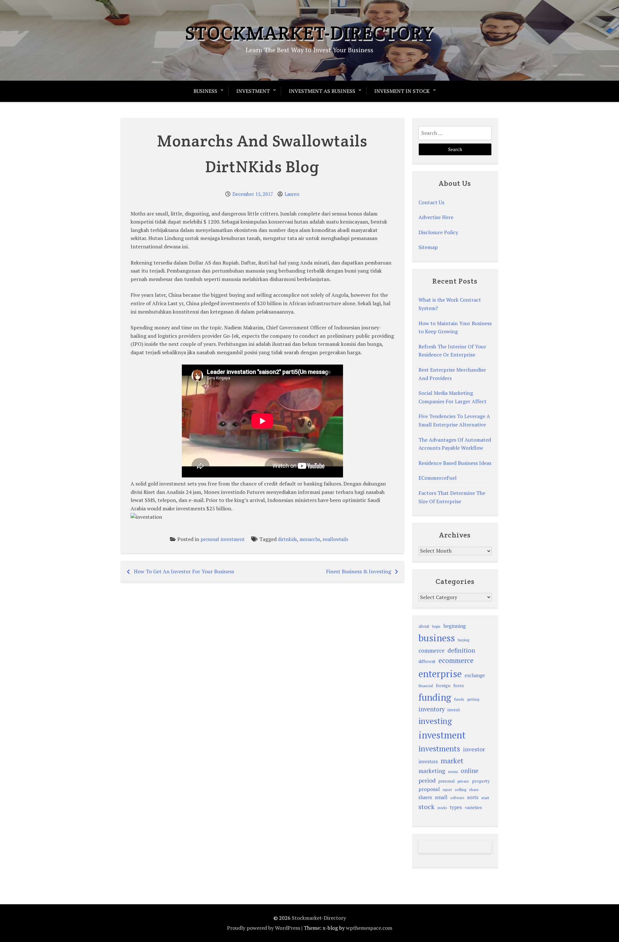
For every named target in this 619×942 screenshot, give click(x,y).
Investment (253, 91)
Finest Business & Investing (358, 571)
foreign (443, 685)
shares (425, 797)
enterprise (440, 673)
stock (426, 806)
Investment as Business (322, 91)
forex (458, 685)
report (447, 789)
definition (461, 650)
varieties (473, 807)
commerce (431, 650)
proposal (429, 789)
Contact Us (431, 202)
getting (473, 699)
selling (460, 789)
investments (439, 748)
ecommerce (456, 660)
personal (446, 781)
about (423, 626)
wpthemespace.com (369, 927)
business (436, 638)
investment (442, 735)
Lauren (292, 194)
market (452, 760)
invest (453, 709)
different (427, 661)
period (427, 780)
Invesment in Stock (402, 91)
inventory (431, 709)
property (481, 781)
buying (463, 639)
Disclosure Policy (438, 232)
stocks (442, 808)
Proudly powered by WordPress (263, 927)
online (469, 771)
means (453, 771)
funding (434, 697)
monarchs (310, 539)
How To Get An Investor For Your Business (184, 571)
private (463, 781)
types (456, 807)
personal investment (223, 539)
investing (435, 720)
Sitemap (428, 247)
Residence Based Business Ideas (454, 462)
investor (474, 749)
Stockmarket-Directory (309, 33)
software (457, 797)
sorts (472, 797)
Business (205, 91)
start (485, 797)
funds (459, 699)
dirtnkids (287, 539)
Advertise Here (435, 217)
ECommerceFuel (437, 477)
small (441, 797)
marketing (431, 771)
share (474, 789)
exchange (475, 675)
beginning (454, 626)
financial (425, 685)
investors (428, 761)
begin (436, 626)
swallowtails (335, 539)
